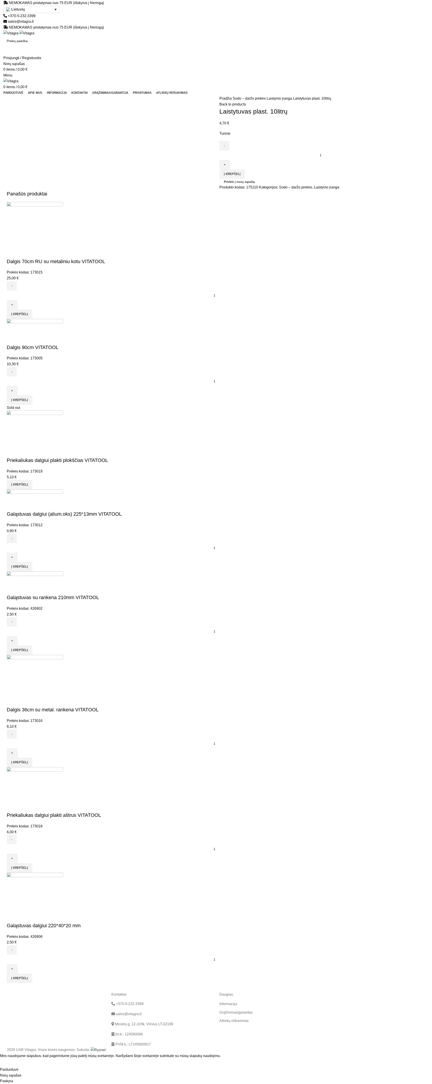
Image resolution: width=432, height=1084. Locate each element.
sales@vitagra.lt (21, 21)
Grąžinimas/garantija (235, 1012)
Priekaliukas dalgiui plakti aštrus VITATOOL (54, 815)
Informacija (228, 1004)
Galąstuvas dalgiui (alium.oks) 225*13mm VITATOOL (64, 514)
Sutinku (9, 1062)
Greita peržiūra (12, 252)
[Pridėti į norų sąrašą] (24, 252)
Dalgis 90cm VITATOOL (32, 347)
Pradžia (226, 98)
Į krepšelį (232, 174)
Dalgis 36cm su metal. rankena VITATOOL (53, 709)
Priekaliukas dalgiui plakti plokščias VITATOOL (57, 460)
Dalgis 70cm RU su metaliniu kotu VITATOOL (56, 261)
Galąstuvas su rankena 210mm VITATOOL (53, 597)
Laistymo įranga (280, 98)
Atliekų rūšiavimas (234, 1021)
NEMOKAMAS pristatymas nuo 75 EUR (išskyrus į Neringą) (56, 3)
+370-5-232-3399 (21, 16)
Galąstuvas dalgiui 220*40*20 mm (44, 925)
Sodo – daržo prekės (250, 98)
